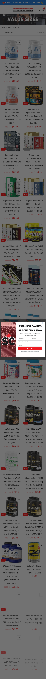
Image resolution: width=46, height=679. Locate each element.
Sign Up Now (30, 349)
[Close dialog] (43, 323)
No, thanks (30, 355)
